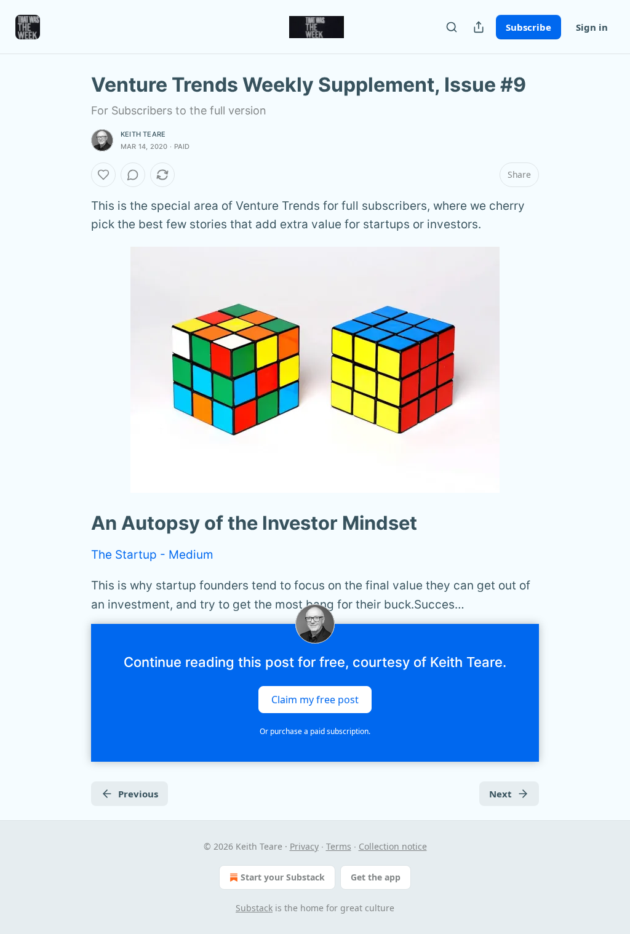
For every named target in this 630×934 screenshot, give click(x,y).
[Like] (103, 174)
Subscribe (528, 27)
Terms (338, 846)
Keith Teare (143, 134)
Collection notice (393, 846)
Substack (254, 908)
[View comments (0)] (133, 174)
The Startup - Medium (152, 555)
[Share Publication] (478, 27)
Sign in (592, 27)
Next (500, 794)
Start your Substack (283, 877)
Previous (138, 794)
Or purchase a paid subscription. (315, 731)
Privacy (304, 846)
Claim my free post (315, 699)
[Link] (74, 523)
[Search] (451, 27)
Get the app (376, 877)
